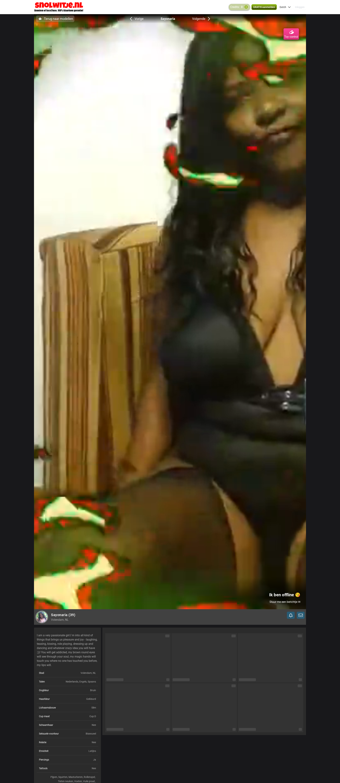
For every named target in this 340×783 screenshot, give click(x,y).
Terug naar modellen (58, 19)
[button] (285, 7)
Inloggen (300, 7)
